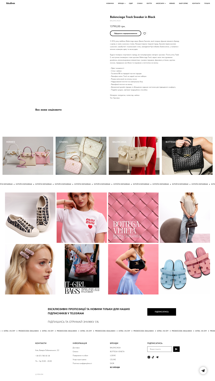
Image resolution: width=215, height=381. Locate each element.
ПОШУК (207, 3)
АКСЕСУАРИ (160, 3)
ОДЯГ (131, 3)
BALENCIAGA (119, 142)
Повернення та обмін (80, 355)
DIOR (112, 363)
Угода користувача (79, 359)
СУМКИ (139, 3)
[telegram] (157, 357)
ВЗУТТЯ (149, 3)
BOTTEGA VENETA (175, 142)
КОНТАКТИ (196, 3)
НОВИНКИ (110, 3)
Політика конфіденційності (82, 363)
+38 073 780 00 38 (42, 356)
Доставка (76, 348)
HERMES (172, 3)
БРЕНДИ (121, 3)
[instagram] (148, 357)
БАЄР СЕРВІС (183, 3)
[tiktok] (153, 357)
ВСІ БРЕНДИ (115, 367)
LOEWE (113, 355)
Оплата (75, 351)
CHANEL (63, 142)
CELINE (113, 359)
